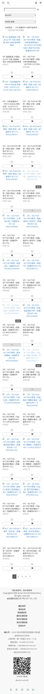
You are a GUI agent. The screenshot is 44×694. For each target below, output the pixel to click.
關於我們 (22, 606)
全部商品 (8, 27)
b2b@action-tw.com (28, 649)
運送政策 (22, 609)
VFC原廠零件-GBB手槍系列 (26, 27)
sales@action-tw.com (27, 645)
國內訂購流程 (22, 616)
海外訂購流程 (22, 622)
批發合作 (22, 625)
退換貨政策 (22, 612)
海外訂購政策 (22, 619)
